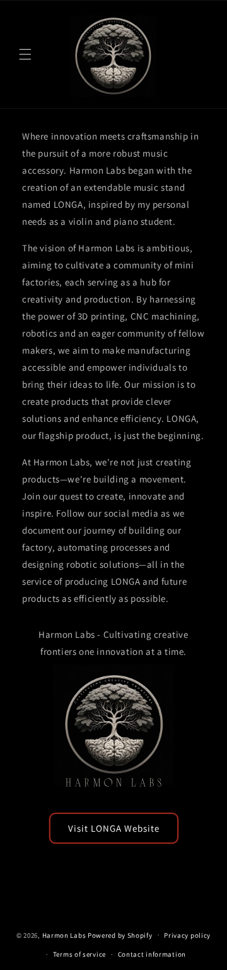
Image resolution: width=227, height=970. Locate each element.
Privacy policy (187, 935)
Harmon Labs (64, 934)
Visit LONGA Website (114, 828)
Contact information (152, 954)
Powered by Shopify (120, 934)
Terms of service (79, 954)
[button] (25, 54)
